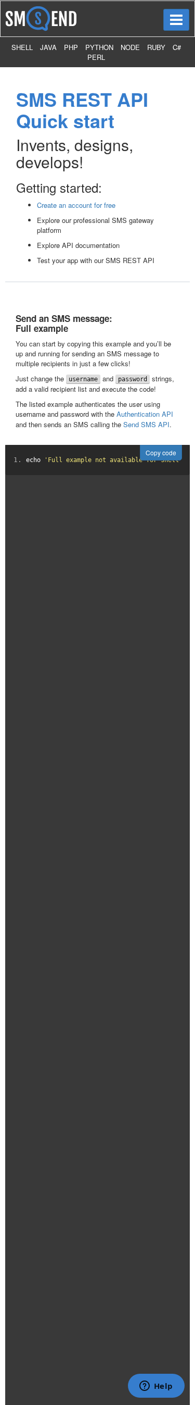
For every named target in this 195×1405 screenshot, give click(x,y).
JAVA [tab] (48, 47)
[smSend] (41, 17)
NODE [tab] (130, 47)
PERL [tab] (96, 57)
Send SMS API (146, 424)
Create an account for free (76, 205)
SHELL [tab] (22, 47)
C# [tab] (177, 47)
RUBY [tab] (156, 47)
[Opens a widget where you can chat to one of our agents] (156, 1387)
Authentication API (144, 414)
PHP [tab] (71, 47)
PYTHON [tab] (99, 47)
